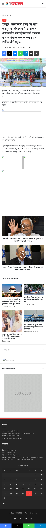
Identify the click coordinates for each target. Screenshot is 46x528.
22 (35, 489)
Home (6, 15)
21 (29, 489)
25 (11, 493)
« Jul (3, 504)
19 (17, 489)
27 (23, 493)
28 (29, 493)
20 (23, 489)
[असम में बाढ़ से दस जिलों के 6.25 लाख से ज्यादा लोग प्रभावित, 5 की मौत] (34, 289)
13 (23, 484)
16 (41, 484)
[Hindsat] (14, 4)
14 (29, 484)
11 (11, 484)
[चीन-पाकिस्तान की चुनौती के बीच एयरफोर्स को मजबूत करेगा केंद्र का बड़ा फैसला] (34, 316)
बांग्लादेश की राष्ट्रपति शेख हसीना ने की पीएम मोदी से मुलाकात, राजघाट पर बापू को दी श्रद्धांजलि (12, 336)
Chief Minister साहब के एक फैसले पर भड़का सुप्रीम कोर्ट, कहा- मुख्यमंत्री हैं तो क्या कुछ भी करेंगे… (11, 301)
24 (5, 493)
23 (41, 489)
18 (11, 489)
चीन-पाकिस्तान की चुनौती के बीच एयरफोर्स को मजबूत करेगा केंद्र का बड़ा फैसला (33, 327)
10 (4, 484)
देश (10, 15)
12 (17, 484)
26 (17, 493)
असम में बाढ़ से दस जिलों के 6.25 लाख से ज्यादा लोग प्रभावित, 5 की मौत (33, 299)
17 (4, 489)
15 (35, 484)
